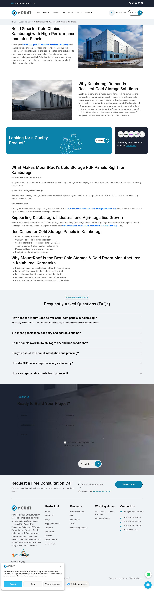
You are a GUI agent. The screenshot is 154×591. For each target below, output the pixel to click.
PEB (72, 515)
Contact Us (89, 13)
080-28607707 (131, 529)
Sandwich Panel (77, 511)
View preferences (52, 584)
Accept (13, 584)
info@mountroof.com (24, 3)
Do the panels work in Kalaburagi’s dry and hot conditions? (50, 343)
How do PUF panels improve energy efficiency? (42, 363)
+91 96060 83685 (121, 12)
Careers (48, 536)
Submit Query (87, 464)
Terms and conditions (118, 578)
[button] (61, 566)
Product (55, 13)
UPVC (72, 523)
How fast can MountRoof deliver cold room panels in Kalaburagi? (54, 318)
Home (38, 13)
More (78, 13)
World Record (68, 13)
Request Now (129, 484)
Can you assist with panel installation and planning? (45, 353)
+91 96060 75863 (132, 521)
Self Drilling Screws (79, 527)
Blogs (47, 519)
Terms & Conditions (101, 491)
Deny (33, 584)
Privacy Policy (136, 578)
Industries (49, 531)
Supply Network (25, 22)
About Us (46, 13)
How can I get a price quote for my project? (40, 373)
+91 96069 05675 (132, 525)
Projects (49, 527)
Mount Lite (75, 519)
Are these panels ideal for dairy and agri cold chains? (46, 333)
